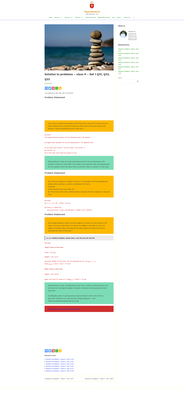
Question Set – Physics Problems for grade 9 (64, 309)
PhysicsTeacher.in (92, 11)
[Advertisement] (79, 110)
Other (119, 17)
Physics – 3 (79, 17)
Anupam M (49, 83)
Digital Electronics (104, 17)
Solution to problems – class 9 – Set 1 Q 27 (60, 378)
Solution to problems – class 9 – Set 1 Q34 (99, 378)
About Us (127, 17)
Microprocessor (91, 17)
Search (120, 77)
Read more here (132, 39)
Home (51, 17)
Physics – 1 (57, 17)
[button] (62, 17)
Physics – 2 (68, 17)
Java (113, 17)
